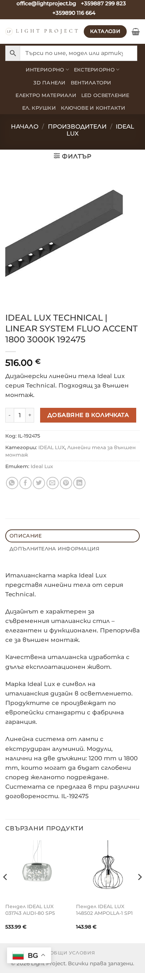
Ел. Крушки (39, 108)
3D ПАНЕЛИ (49, 82)
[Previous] (5, 891)
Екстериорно (94, 70)
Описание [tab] (26, 536)
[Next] (139, 891)
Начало (24, 126)
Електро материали (45, 95)
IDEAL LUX (51, 447)
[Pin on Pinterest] (66, 483)
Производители (77, 126)
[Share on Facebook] (25, 483)
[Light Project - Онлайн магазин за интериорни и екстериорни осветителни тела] (41, 31)
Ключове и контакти (93, 108)
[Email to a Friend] (52, 483)
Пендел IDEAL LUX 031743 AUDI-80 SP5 (30, 909)
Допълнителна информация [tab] (54, 548)
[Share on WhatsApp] (12, 483)
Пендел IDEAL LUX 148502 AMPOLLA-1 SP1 (104, 909)
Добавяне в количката (88, 414)
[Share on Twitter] (39, 483)
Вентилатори (91, 82)
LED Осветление (105, 95)
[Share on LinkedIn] (79, 483)
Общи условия (72, 952)
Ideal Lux (42, 466)
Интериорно (45, 70)
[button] (136, 31)
